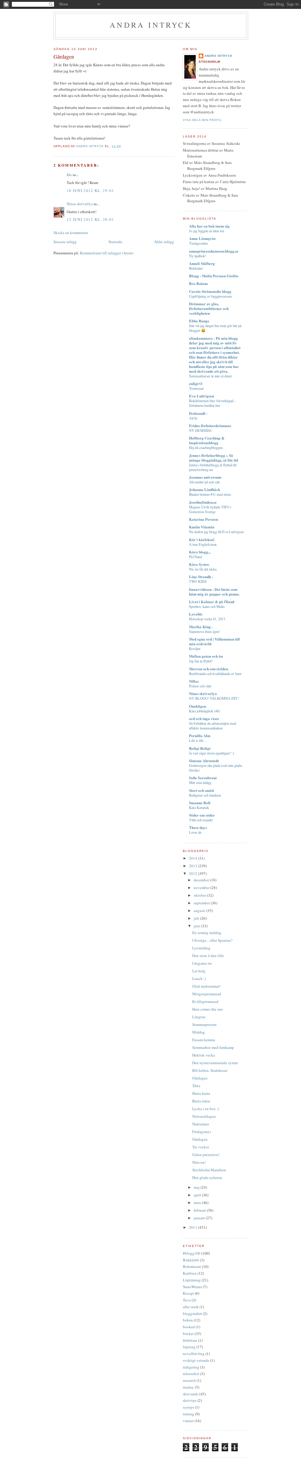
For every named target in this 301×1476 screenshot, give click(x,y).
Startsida (115, 241)
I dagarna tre (202, 963)
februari (200, 1210)
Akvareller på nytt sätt (204, 482)
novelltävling (194, 1353)
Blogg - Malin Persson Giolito (213, 275)
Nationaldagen (204, 1116)
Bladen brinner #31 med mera (210, 494)
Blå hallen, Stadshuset (210, 1070)
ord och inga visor (204, 718)
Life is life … (198, 740)
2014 (193, 858)
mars (198, 1202)
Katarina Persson (203, 519)
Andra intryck (151, 25)
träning (188, 1414)
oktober (200, 895)
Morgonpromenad (206, 993)
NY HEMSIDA (200, 430)
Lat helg (198, 971)
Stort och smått (201, 790)
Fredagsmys (201, 1131)
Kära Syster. (199, 564)
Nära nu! (199, 1162)
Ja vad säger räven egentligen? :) (211, 753)
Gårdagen (200, 1078)
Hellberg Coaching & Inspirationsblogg (207, 440)
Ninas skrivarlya (80, 203)
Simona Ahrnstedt (204, 760)
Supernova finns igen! (204, 631)
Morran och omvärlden (208, 668)
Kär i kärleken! (202, 539)
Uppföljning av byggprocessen (210, 296)
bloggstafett (192, 1313)
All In (193, 418)
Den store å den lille (208, 955)
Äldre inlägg (164, 241)
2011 (193, 1227)
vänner (188, 1420)
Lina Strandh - (201, 576)
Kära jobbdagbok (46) (204, 711)
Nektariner (200, 1124)
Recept (188, 1293)
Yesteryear (196, 388)
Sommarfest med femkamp (213, 1047)
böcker (188, 1333)
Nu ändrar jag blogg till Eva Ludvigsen (216, 531)
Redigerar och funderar (205, 795)
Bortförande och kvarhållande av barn (215, 673)
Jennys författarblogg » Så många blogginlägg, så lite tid (213, 457)
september (202, 902)
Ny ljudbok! (197, 255)
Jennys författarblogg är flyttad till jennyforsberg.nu (212, 467)
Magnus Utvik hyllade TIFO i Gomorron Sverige (210, 509)
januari (200, 1217)
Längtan (198, 1016)
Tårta (196, 1085)
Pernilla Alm (199, 735)
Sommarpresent (204, 1024)
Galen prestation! (206, 1154)
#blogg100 (191, 1253)
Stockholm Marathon (209, 1169)
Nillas (194, 681)
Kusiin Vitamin (201, 527)
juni (197, 925)
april (198, 1195)
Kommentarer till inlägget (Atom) (106, 253)
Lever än (195, 832)
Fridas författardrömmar (210, 425)
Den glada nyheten (207, 1177)
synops (188, 1407)
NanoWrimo (192, 1286)
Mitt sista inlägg (200, 782)
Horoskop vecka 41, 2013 (207, 618)
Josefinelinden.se (203, 502)
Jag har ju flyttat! (201, 661)
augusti (200, 910)
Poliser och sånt (200, 686)
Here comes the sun (207, 1009)
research (189, 1380)
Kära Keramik (199, 807)
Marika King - (201, 626)
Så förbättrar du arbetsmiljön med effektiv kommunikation (212, 725)
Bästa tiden (201, 1101)
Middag (198, 1032)
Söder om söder (202, 815)
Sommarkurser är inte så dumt (210, 376)
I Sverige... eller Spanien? (212, 940)
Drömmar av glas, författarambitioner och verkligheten (209, 308)
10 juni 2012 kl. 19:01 (90, 190)
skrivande (190, 1394)
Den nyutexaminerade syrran (215, 1062)
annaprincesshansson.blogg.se (213, 251)
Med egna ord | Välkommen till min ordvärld (214, 641)
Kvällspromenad (205, 1001)
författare (190, 1340)
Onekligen (197, 706)
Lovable (196, 614)
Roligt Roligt (199, 748)
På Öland (195, 556)
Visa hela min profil (202, 120)
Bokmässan (192, 1266)
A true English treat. (203, 544)
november (202, 887)
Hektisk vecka (203, 1055)
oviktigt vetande (196, 1360)
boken (188, 1320)
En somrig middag (206, 932)
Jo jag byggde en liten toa (206, 230)
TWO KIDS (198, 581)
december (202, 880)
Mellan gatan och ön (206, 656)
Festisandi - (198, 413)
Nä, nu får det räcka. (203, 569)
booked (189, 1326)
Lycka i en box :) (205, 1108)
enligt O (195, 383)
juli (197, 918)
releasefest (191, 1373)
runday (188, 1387)
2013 (193, 865)
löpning (189, 1346)
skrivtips (190, 1400)
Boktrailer (196, 268)
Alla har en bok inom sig (209, 226)
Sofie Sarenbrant (203, 777)
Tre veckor (200, 1147)
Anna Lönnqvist (202, 238)
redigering (191, 1367)
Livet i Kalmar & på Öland (211, 601)
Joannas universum (205, 477)
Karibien (190, 1273)
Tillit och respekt (201, 819)
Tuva (187, 1300)
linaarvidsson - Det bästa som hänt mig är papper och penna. (214, 591)
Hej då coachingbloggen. (206, 447)
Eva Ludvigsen (201, 396)
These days (198, 827)
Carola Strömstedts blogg (210, 291)
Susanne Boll (199, 802)
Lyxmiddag (201, 948)
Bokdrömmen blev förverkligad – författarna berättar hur (212, 403)
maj (197, 1187)
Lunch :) (199, 978)
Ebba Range (199, 321)
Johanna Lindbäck (204, 489)
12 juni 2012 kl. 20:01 (90, 219)
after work (191, 1306)
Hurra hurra (201, 1093)
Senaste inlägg (65, 241)
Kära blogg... (200, 552)
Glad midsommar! (206, 986)
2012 (193, 873)
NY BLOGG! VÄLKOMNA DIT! (214, 698)
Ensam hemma (203, 1039)
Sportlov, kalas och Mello (207, 606)
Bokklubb (191, 1260)
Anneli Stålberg (202, 263)
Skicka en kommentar (70, 232)
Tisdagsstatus (198, 243)
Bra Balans (198, 283)
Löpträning (192, 1280)
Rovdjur (194, 648)
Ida (69, 174)
